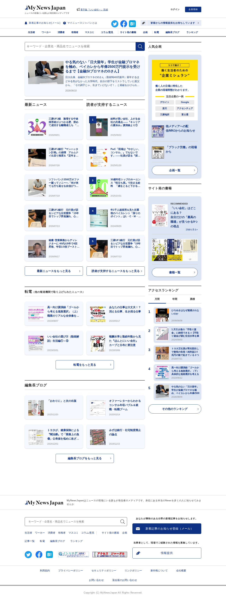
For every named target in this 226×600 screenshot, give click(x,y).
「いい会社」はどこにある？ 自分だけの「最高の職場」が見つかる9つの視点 (184, 217)
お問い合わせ (96, 580)
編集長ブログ (172, 32)
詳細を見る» (192, 229)
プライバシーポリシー (70, 570)
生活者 (31, 32)
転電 (156, 32)
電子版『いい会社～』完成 (94, 9)
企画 (145, 32)
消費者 (61, 32)
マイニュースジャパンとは (82, 23)
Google (185, 102)
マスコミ (89, 32)
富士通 (185, 114)
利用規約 (45, 570)
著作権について (159, 570)
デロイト (164, 102)
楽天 (164, 108)
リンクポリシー (133, 570)
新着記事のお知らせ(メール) (44, 23)
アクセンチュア (185, 108)
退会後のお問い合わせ (124, 580)
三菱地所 (164, 114)
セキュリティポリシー (103, 570)
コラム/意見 (107, 32)
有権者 (74, 32)
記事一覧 (30, 541)
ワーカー (46, 32)
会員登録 (193, 9)
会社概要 (181, 570)
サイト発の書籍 (128, 32)
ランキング (192, 32)
